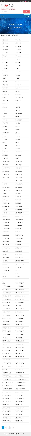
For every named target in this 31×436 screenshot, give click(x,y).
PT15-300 (4, 113)
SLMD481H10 (5, 254)
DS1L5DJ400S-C (6, 328)
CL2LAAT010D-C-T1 (20, 382)
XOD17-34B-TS (6, 248)
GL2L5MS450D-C (6, 369)
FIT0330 (17, 273)
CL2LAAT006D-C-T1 (20, 379)
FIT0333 (4, 273)
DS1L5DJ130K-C (19, 344)
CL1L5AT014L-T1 (6, 372)
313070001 (18, 62)
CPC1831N (18, 203)
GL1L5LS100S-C (6, 347)
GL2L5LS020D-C (6, 315)
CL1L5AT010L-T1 (6, 302)
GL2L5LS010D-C (19, 356)
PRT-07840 (5, 59)
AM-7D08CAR (18, 184)
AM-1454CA (18, 158)
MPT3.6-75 (5, 84)
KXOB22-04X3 (6, 241)
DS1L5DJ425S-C (19, 420)
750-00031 (4, 139)
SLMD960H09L (6, 228)
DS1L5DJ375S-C (6, 420)
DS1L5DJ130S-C (6, 404)
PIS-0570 (17, 123)
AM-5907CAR (18, 174)
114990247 (17, 68)
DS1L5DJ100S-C (6, 321)
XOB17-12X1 (5, 235)
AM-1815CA (18, 155)
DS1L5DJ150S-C (6, 324)
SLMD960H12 (18, 232)
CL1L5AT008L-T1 (19, 369)
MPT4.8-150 (5, 88)
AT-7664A (4, 193)
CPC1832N (18, 196)
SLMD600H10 (18, 248)
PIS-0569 (17, 126)
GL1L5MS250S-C (19, 350)
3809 (3, 283)
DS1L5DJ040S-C (6, 392)
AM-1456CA (5, 155)
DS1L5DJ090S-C (19, 398)
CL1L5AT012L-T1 (19, 372)
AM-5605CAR (18, 187)
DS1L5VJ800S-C (6, 286)
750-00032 (4, 152)
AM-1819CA (5, 158)
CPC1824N (18, 200)
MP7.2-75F (18, 100)
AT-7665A (4, 180)
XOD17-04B (5, 251)
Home (2, 16)
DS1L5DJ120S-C (19, 401)
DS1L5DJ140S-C (19, 404)
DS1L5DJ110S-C (6, 401)
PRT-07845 (18, 56)
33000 (3, 142)
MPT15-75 (17, 104)
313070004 (4, 62)
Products (8, 35)
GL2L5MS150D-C (6, 292)
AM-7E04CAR (5, 187)
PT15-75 (4, 97)
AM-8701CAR (18, 177)
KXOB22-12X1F (6, 209)
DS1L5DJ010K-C (19, 337)
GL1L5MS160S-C (19, 312)
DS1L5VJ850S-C (6, 305)
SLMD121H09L (6, 222)
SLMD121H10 (18, 267)
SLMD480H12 (18, 244)
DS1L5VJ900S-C (6, 334)
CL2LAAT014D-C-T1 (7, 388)
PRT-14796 (5, 52)
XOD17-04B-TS (6, 270)
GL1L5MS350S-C (19, 353)
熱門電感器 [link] (15, 35)
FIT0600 (4, 280)
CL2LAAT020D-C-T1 (20, 296)
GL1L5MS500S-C (6, 360)
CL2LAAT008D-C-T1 (7, 385)
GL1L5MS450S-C (6, 289)
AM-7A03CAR (18, 193)
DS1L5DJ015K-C (19, 305)
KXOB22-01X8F (6, 216)
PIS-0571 (4, 129)
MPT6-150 (17, 94)
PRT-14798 (18, 40)
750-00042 (17, 145)
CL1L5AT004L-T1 (19, 366)
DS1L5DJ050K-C (19, 340)
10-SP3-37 (4, 116)
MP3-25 (4, 78)
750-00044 (17, 136)
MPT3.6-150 (18, 88)
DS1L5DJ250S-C (6, 414)
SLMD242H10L (6, 232)
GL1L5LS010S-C (6, 344)
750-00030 (17, 142)
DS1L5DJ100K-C (6, 340)
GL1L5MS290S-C (6, 308)
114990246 (4, 72)
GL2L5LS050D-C (6, 296)
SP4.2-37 (4, 81)
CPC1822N (5, 200)
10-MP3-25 (18, 116)
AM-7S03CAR (5, 190)
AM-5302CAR (18, 190)
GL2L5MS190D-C (19, 315)
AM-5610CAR (18, 161)
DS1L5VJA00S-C (6, 337)
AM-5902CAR (5, 177)
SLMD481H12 (18, 241)
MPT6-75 (4, 91)
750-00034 (4, 145)
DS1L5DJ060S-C (19, 395)
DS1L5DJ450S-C (19, 328)
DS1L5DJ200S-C (19, 283)
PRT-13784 (5, 46)
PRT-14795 (18, 43)
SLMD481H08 (5, 238)
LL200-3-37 (18, 91)
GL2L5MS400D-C (19, 289)
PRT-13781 (5, 40)
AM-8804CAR (18, 180)
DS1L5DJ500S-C (6, 331)
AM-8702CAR (5, 174)
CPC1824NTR (5, 203)
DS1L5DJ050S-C (19, 321)
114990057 (17, 75)
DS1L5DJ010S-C (19, 318)
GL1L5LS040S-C (19, 308)
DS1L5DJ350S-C (19, 286)
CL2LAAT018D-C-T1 (20, 388)
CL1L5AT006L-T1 (19, 299)
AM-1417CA (18, 152)
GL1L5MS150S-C (6, 350)
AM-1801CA (5, 164)
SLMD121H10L (6, 219)
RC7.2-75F (18, 107)
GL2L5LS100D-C (19, 360)
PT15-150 (17, 110)
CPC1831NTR (5, 206)
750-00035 (17, 139)
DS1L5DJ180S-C (19, 411)
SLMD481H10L (19, 216)
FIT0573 (17, 276)
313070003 (4, 65)
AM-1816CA (18, 164)
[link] (2, 35)
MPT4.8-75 (18, 84)
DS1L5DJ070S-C (6, 398)
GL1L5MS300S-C (6, 353)
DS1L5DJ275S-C (19, 414)
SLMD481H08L (19, 225)
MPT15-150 (5, 100)
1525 (16, 280)
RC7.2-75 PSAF (19, 97)
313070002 (18, 65)
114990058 (17, 72)
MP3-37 (17, 78)
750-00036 (4, 148)
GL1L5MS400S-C (6, 356)
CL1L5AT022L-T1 (6, 299)
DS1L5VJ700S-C (19, 334)
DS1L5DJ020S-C (6, 395)
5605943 (4, 136)
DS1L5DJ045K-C (19, 302)
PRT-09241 (5, 56)
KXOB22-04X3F (19, 212)
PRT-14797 (18, 49)
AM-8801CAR (18, 171)
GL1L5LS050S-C (19, 292)
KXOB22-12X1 (6, 244)
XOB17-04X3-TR (19, 264)
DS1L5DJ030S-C (19, 392)
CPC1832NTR (18, 206)
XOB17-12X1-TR (19, 260)
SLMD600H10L (6, 212)
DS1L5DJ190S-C (6, 411)
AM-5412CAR (5, 161)
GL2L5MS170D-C (6, 318)
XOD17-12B (18, 254)
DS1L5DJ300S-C (19, 324)
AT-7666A (4, 184)
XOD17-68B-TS (19, 235)
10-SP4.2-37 (18, 120)
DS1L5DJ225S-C (6, 417)
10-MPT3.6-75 (18, 113)
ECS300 (17, 270)
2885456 (17, 129)
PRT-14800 (5, 49)
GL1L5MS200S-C (19, 347)
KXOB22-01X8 (6, 257)
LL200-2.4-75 (5, 94)
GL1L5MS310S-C (6, 312)
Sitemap (24, 433)
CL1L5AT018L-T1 (6, 376)
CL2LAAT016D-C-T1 (20, 385)
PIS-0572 (4, 126)
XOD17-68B (5, 264)
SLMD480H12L (19, 219)
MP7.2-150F (5, 104)
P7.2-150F (4, 107)
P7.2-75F (4, 110)
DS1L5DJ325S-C (19, 417)
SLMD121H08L (6, 225)
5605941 (17, 132)
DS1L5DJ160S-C (19, 408)
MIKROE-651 (5, 196)
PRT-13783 (5, 43)
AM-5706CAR (5, 168)
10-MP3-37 (5, 123)
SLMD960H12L (19, 228)
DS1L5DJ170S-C (6, 408)
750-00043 (17, 148)
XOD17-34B (5, 260)
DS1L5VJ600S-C (19, 331)
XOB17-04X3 (18, 251)
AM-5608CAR (5, 171)
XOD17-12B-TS (19, 238)
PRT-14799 (18, 46)
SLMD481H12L (19, 222)
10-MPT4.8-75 (5, 120)
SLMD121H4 (5, 267)
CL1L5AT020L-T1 (6, 379)
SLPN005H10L (19, 257)
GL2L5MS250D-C (19, 363)
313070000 (4, 68)
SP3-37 (17, 81)
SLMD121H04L (19, 209)
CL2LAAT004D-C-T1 (7, 382)
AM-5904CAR (18, 168)
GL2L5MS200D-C (6, 363)
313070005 (18, 59)
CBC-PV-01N (5, 132)
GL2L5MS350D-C (6, 366)
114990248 (4, 75)
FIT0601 (4, 276)
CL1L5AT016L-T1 (19, 376)
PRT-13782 (18, 52)
